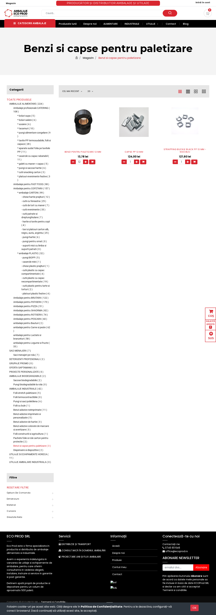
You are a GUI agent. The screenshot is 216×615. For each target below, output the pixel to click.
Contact (117, 574)
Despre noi (118, 553)
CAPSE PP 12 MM (134, 152)
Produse (117, 560)
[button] (74, 91)
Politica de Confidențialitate (101, 607)
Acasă (115, 546)
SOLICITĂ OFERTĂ (210, 324)
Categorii (16, 90)
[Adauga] (85, 162)
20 (89, 91)
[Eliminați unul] (73, 162)
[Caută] (170, 13)
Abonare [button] (201, 567)
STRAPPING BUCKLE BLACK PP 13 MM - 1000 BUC (185, 150)
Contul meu (119, 567)
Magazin (11, 3)
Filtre (13, 477)
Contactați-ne (171, 544)
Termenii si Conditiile (53, 602)
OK (194, 608)
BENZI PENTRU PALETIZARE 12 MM (83, 152)
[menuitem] (69, 24)
